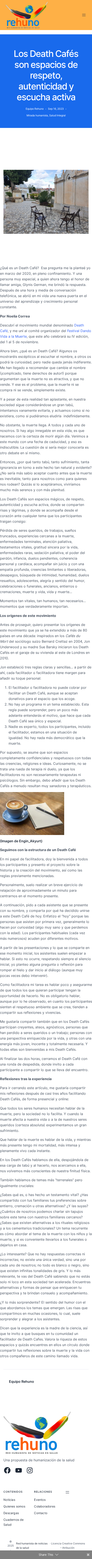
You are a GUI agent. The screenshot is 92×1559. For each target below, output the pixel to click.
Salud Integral (57, 115)
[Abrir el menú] (83, 15)
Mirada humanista (37, 115)
